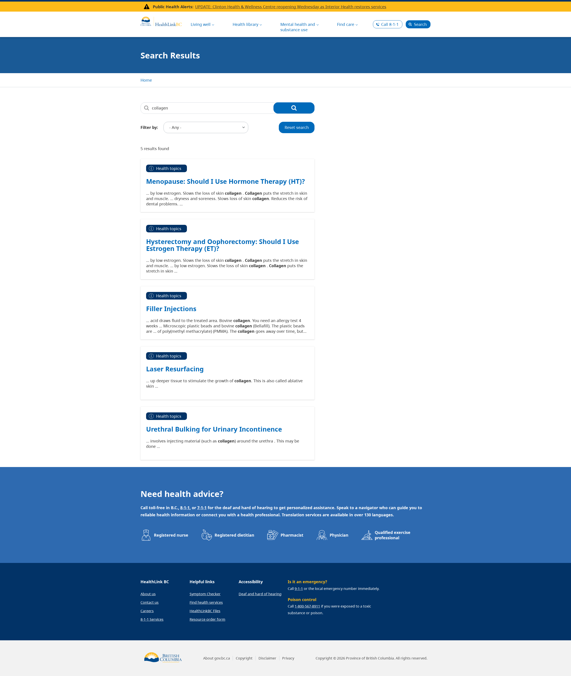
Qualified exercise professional (392, 535)
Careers (147, 610)
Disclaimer (267, 658)
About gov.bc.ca (216, 658)
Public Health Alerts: (173, 6)
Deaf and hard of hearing (260, 593)
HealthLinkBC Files (205, 610)
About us (148, 593)
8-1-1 (390, 24)
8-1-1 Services (152, 619)
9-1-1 (299, 588)
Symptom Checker (205, 593)
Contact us (150, 602)
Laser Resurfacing (175, 368)
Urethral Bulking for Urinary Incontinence (214, 429)
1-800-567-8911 (307, 606)
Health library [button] (245, 24)
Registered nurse (171, 535)
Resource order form (207, 619)
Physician (339, 535)
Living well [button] (201, 24)
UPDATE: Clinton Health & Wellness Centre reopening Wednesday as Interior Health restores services (290, 6)
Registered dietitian (234, 535)
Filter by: (149, 127)
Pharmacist (292, 535)
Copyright (244, 658)
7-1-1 (202, 507)
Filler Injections (171, 308)
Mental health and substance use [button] (297, 27)
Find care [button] (345, 24)
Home (146, 80)
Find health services (206, 602)
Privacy (288, 658)
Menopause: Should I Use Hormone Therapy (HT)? (225, 181)
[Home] (161, 20)
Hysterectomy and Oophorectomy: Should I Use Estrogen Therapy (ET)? (222, 245)
